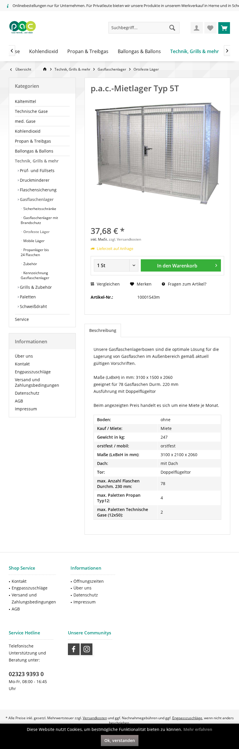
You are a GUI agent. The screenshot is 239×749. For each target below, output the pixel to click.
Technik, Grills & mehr (37, 161)
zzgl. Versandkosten (125, 239)
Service (22, 319)
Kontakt (22, 364)
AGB (19, 401)
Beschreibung (102, 330)
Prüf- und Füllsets (37, 170)
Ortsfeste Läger (36, 231)
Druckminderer (34, 180)
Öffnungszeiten (88, 581)
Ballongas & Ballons (34, 151)
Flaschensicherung (38, 189)
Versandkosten (95, 717)
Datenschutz (27, 393)
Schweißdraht (33, 306)
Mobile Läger (33, 240)
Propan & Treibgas (33, 141)
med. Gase (25, 121)
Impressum (26, 409)
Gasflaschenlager (36, 199)
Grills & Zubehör (35, 287)
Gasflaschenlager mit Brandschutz (39, 220)
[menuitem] (224, 28)
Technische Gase (31, 111)
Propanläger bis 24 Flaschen (35, 252)
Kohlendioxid (28, 131)
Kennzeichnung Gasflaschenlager (35, 275)
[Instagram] (86, 649)
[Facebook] (74, 649)
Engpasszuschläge (33, 371)
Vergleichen (108, 284)
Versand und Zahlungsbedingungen (37, 382)
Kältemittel (25, 101)
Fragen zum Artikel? (186, 284)
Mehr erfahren (197, 729)
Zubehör (29, 263)
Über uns (24, 356)
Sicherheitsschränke (39, 208)
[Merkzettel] (210, 28)
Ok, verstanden (119, 740)
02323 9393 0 (26, 674)
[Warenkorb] (224, 28)
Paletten (27, 297)
